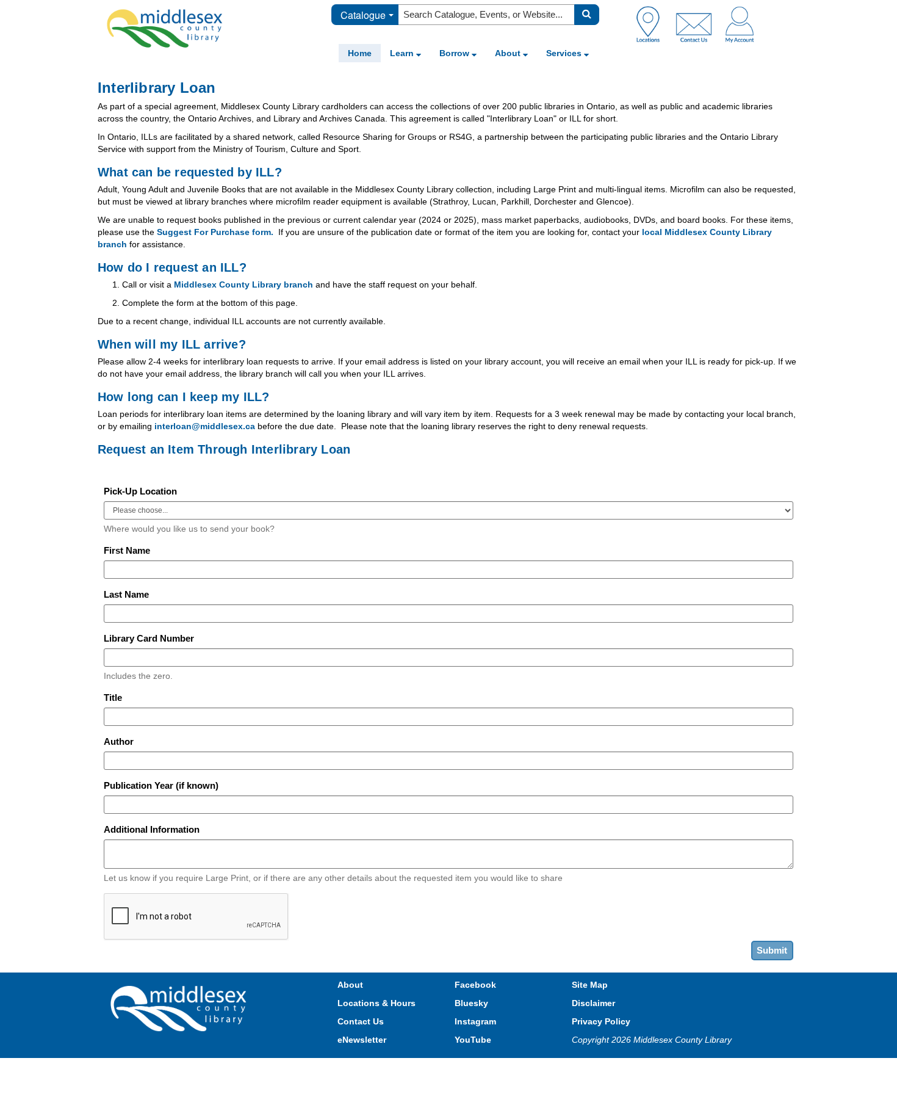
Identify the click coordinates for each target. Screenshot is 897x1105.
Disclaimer (593, 1003)
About (509, 53)
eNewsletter (361, 1040)
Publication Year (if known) (161, 785)
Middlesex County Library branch (243, 284)
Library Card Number (149, 638)
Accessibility (474, 1069)
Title (113, 697)
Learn (403, 53)
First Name (127, 550)
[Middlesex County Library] (180, 1008)
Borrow (455, 53)
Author (119, 741)
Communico (528, 1069)
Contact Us (360, 1021)
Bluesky (471, 1003)
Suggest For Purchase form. (215, 232)
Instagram (475, 1021)
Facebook (475, 985)
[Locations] (652, 24)
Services (565, 53)
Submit (772, 950)
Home (360, 53)
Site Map (590, 985)
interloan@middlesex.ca (204, 426)
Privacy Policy (601, 1021)
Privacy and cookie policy (395, 1069)
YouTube (473, 1040)
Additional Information (152, 829)
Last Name (126, 594)
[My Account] (739, 24)
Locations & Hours (376, 1003)
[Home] (165, 28)
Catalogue (363, 15)
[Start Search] (586, 14)
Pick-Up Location (140, 491)
